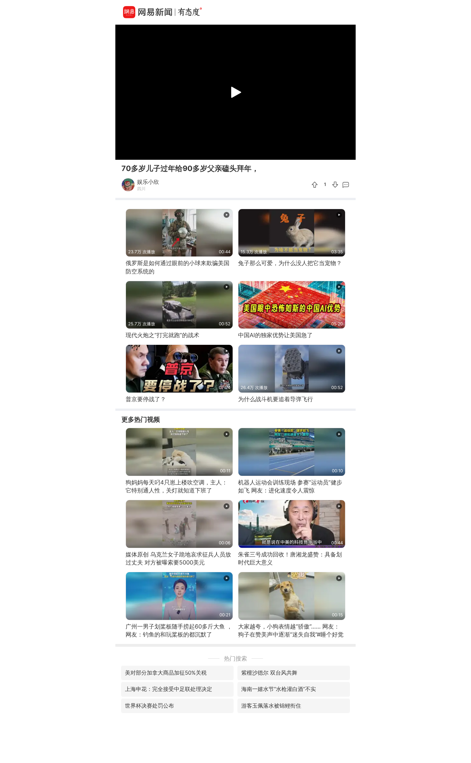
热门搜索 (235, 658)
